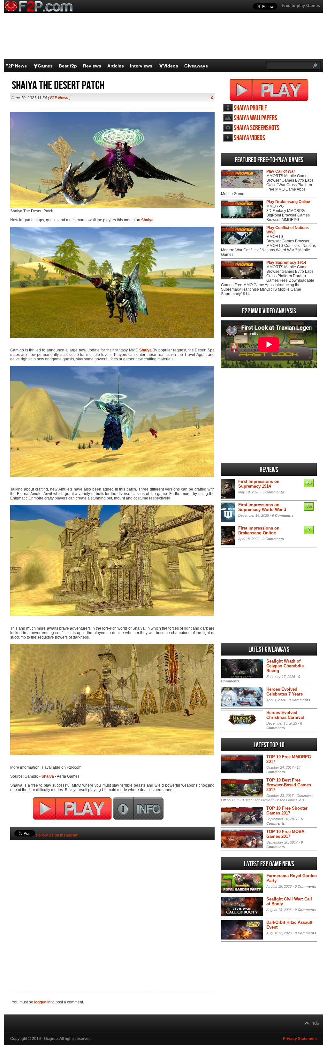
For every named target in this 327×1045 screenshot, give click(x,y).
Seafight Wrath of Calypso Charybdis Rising (285, 666)
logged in (42, 1002)
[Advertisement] (112, 904)
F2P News (16, 65)
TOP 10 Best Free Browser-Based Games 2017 (288, 785)
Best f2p (68, 65)
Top (315, 1023)
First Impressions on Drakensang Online (258, 530)
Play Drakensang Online (288, 202)
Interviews (141, 65)
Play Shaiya (269, 90)
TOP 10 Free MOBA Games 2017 (285, 834)
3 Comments (273, 492)
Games (45, 65)
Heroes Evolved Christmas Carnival (285, 715)
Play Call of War (280, 171)
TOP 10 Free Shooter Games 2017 (287, 810)
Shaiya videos (249, 138)
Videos (170, 65)
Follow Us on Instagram (57, 835)
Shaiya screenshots (256, 128)
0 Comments (282, 515)
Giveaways (196, 65)
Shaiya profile (250, 108)
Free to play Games (301, 5)
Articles (115, 65)
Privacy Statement (300, 1038)
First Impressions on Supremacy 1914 (258, 484)
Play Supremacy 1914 (286, 262)
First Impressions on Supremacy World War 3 (262, 507)
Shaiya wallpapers (255, 118)
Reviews (92, 65)
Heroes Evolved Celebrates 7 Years (284, 691)
